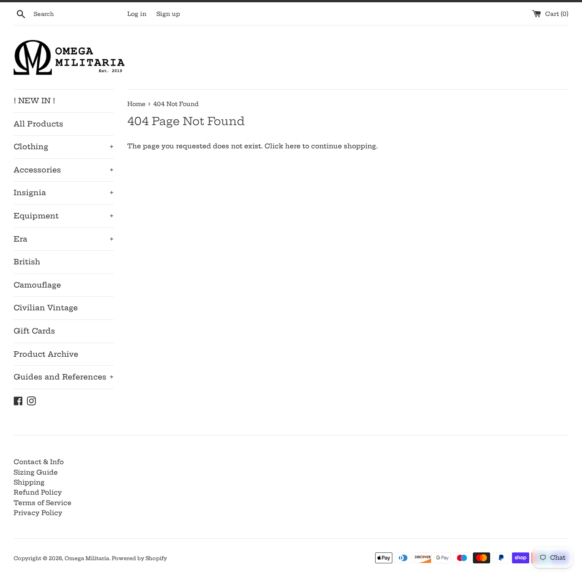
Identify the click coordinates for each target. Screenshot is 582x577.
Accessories (64, 169)
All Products (38, 123)
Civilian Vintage (46, 307)
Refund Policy (38, 492)
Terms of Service (42, 503)
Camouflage (37, 284)
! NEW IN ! (34, 100)
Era (64, 238)
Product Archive (46, 354)
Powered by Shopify (139, 558)
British (27, 261)
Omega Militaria (87, 558)
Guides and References (64, 376)
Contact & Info (39, 462)
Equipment (64, 215)
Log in (136, 13)
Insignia (64, 192)
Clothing (64, 146)
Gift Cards (34, 330)
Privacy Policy (38, 513)
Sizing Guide (36, 472)
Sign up (168, 13)
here (293, 146)
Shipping (29, 482)
